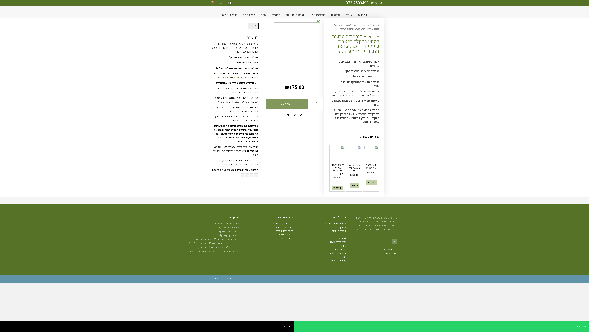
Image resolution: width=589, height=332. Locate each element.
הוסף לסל (371, 182)
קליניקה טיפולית (210, 235)
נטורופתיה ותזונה (339, 231)
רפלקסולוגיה (341, 249)
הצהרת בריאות (286, 238)
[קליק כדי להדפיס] (242, 175)
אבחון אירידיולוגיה (338, 253)
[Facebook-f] (221, 3)
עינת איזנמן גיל (240, 77)
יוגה (345, 257)
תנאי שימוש (391, 253)
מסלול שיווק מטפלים (283, 227)
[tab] (253, 26)
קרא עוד (354, 185)
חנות (263, 15)
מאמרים (275, 15)
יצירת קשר (249, 15)
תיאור (253, 25)
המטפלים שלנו (317, 15)
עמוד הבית (375, 25)
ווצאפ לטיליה (582, 326)
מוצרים (366, 25)
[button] (229, 3)
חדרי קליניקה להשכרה (283, 223)
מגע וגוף (343, 227)
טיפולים (335, 15)
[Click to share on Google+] (251, 175)
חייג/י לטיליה (288, 326)
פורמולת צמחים (224, 77)
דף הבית (362, 15)
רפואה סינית (341, 234)
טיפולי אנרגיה (340, 238)
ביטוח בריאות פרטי (284, 231)
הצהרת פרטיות (390, 249)
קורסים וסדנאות (295, 15)
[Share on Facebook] (256, 175)
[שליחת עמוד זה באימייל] (247, 175)
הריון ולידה (342, 245)
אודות (349, 15)
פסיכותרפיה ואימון (338, 242)
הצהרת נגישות (229, 15)
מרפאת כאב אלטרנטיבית (335, 223)
